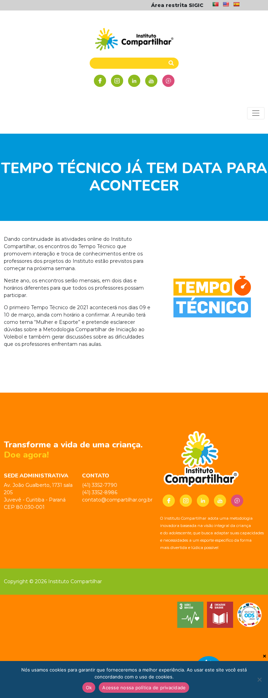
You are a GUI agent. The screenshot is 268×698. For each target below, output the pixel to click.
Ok (89, 687)
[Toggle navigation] (255, 113)
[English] (226, 4)
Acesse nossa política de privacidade (144, 687)
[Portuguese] (215, 4)
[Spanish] (236, 4)
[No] (259, 679)
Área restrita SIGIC (177, 5)
